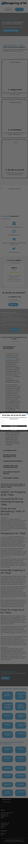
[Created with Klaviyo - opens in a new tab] (14, 430)
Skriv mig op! (14, 426)
